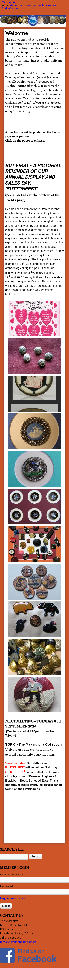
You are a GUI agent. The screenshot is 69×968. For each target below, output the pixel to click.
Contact (14, 8)
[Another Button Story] (34, 318)
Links (5, 8)
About (13, 5)
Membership (52, 5)
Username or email (14, 874)
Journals (38, 5)
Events (21, 5)
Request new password (15, 898)
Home (5, 5)
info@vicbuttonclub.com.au (18, 942)
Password (7, 886)
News (29, 5)
